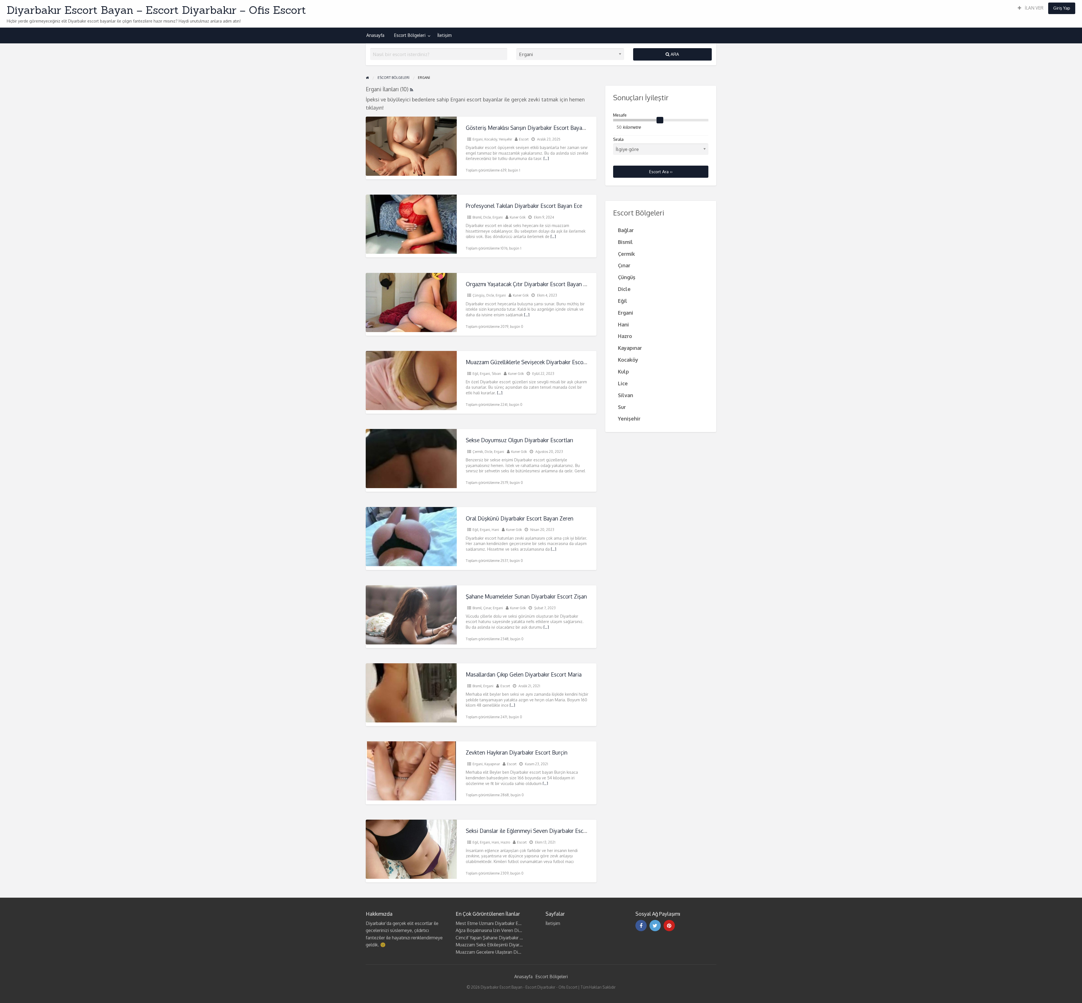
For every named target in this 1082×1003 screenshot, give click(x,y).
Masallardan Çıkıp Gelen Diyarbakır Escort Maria (524, 674)
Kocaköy (490, 139)
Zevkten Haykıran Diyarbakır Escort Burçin (516, 752)
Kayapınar (492, 764)
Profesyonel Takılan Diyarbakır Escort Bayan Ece (524, 205)
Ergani (478, 139)
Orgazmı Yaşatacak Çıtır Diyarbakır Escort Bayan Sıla (529, 284)
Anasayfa (375, 35)
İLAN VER (1033, 8)
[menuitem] (1030, 8)
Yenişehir (505, 139)
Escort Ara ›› (661, 171)
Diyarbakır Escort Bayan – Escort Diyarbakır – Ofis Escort (156, 10)
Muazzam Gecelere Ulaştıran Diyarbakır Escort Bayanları (511, 952)
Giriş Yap (1061, 8)
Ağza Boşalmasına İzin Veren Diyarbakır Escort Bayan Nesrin (516, 930)
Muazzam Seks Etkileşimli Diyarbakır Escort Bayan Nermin (514, 945)
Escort (524, 139)
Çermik (478, 452)
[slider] (660, 120)
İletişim (444, 35)
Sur (622, 407)
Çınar (487, 608)
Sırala (618, 139)
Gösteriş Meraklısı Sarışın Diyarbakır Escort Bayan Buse (532, 127)
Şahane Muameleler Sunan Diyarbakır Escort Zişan (526, 596)
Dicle (487, 217)
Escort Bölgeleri (409, 35)
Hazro (505, 842)
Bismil (477, 217)
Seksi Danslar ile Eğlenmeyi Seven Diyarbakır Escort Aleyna (537, 830)
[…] (546, 158)
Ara (674, 54)
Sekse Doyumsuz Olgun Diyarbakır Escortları (519, 440)
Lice (623, 383)
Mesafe (620, 115)
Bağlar (626, 230)
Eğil (475, 374)
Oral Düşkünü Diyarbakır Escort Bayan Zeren (519, 518)
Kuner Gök (518, 217)
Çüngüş (479, 295)
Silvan (496, 374)
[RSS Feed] (411, 89)
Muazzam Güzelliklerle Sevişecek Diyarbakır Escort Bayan (535, 362)
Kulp (623, 371)
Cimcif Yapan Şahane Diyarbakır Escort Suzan (501, 937)
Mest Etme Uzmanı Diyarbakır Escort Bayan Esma (505, 923)
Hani (495, 530)
